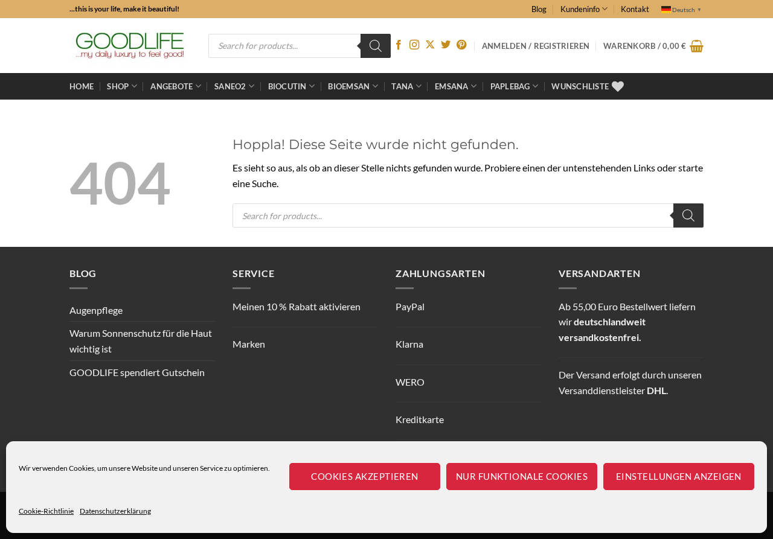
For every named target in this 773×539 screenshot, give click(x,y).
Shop (118, 86)
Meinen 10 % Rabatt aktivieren (297, 306)
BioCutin (287, 86)
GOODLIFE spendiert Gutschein (137, 372)
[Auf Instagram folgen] (414, 45)
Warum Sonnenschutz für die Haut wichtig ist (140, 340)
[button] (653, 46)
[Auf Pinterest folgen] (461, 45)
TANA (402, 86)
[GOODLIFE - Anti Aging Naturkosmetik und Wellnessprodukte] (129, 45)
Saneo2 (230, 86)
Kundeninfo (580, 9)
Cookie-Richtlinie (46, 510)
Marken (249, 343)
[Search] (376, 46)
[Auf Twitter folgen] (446, 45)
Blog (539, 9)
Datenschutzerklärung (115, 510)
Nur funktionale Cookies (522, 476)
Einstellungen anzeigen (679, 476)
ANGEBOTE (171, 86)
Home (81, 86)
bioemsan (349, 86)
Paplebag (510, 86)
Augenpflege (96, 310)
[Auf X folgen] (430, 45)
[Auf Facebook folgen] (398, 45)
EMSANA (452, 86)
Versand (593, 374)
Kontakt (635, 9)
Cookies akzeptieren (365, 476)
